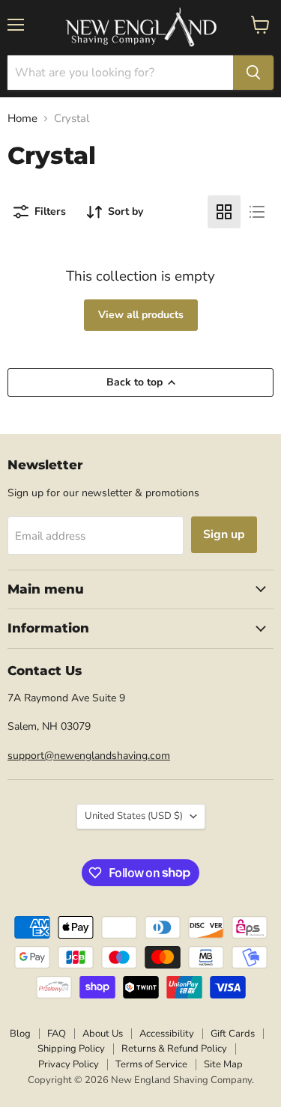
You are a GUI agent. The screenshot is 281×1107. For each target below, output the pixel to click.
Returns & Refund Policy (174, 1048)
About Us (102, 1033)
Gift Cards (233, 1033)
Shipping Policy (71, 1048)
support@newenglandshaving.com (88, 755)
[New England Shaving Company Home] (141, 27)
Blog (20, 1033)
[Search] (253, 72)
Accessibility (166, 1033)
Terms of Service (151, 1064)
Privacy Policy (68, 1064)
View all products (141, 315)
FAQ (56, 1033)
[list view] (257, 211)
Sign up (224, 534)
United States (134, 816)
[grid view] (224, 211)
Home (22, 118)
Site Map (223, 1064)
